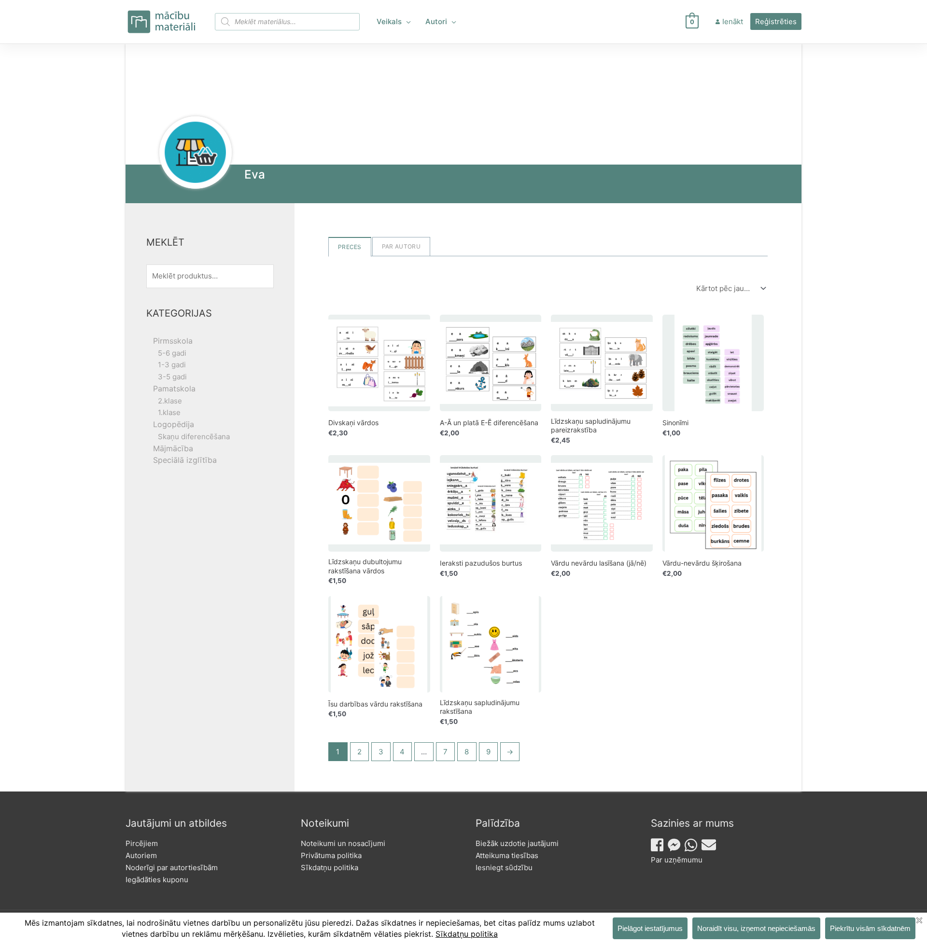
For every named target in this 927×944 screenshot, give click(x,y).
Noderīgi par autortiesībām (172, 867)
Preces (350, 246)
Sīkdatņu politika (329, 867)
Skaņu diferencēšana (194, 436)
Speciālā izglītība (185, 460)
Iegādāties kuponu (157, 879)
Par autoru (401, 246)
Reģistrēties (776, 21)
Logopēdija (173, 424)
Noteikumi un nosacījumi (343, 843)
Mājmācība (173, 448)
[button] (406, 21)
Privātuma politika (331, 855)
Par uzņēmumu (676, 859)
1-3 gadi (172, 364)
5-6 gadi (172, 353)
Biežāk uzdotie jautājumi (517, 843)
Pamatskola (174, 388)
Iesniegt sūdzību (504, 867)
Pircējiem (142, 843)
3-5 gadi (172, 376)
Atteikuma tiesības (507, 855)
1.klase (169, 412)
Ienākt (732, 21)
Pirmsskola (173, 341)
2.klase (170, 400)
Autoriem (141, 855)
